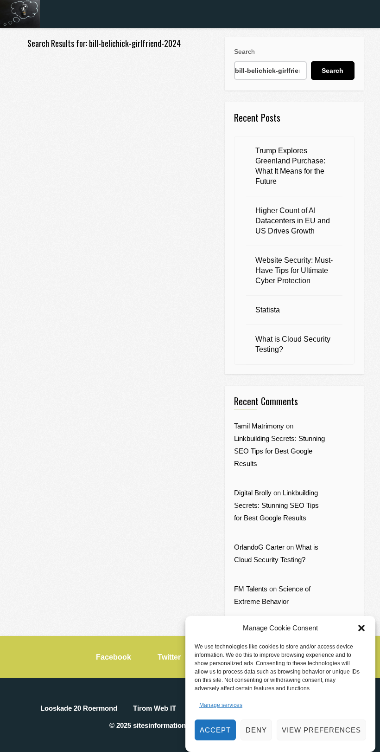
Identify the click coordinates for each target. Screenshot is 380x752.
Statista (267, 310)
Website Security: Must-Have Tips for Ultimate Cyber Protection (294, 270)
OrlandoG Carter (259, 547)
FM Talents (250, 589)
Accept (215, 730)
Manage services (220, 705)
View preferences (321, 730)
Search (244, 51)
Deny (256, 730)
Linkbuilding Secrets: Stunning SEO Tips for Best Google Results (279, 450)
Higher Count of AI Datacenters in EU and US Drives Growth (292, 221)
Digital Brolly (253, 493)
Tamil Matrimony (259, 426)
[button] (361, 628)
